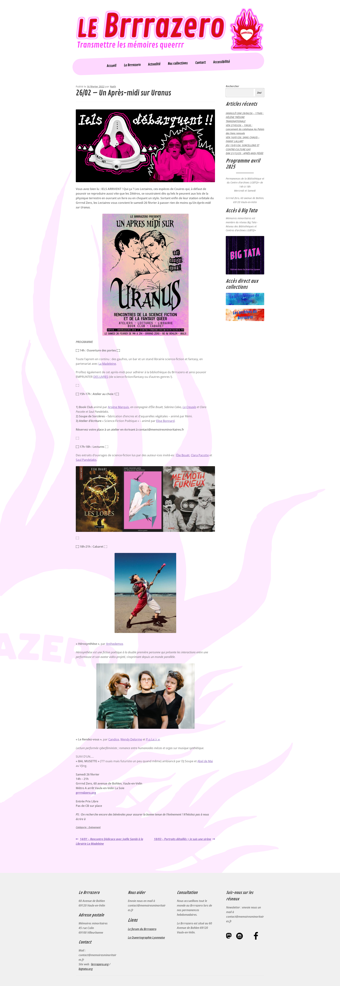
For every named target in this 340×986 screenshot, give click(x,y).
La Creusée (189, 407)
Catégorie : (82, 827)
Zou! (259, 92)
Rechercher (232, 86)
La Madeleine (107, 364)
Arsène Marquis (118, 407)
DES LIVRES (100, 377)
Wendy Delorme (131, 739)
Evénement (95, 827)
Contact (200, 62)
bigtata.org (86, 969)
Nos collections (178, 63)
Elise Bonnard (165, 421)
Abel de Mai (205, 761)
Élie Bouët (182, 455)
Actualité (154, 64)
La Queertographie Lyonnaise (146, 937)
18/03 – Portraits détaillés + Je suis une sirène (182, 839)
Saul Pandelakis (86, 460)
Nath (113, 86)
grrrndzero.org (86, 793)
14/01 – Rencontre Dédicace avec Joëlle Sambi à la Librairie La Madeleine (109, 841)
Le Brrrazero (132, 64)
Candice (113, 739)
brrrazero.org (100, 964)
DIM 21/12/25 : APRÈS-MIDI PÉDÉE (244, 153)
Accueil (112, 65)
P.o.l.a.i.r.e (153, 739)
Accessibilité (221, 61)
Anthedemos (114, 644)
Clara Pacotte (200, 455)
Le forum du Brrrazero (142, 929)
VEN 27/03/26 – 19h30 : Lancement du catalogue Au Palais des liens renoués (245, 129)
